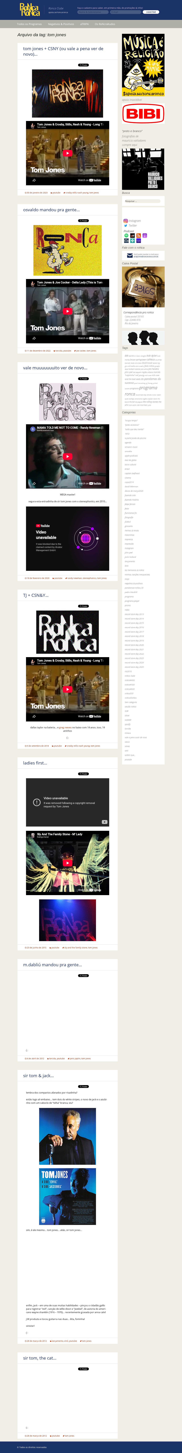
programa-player (132, 601)
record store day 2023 (134, 658)
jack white (144, 369)
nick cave (148, 375)
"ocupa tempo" (131, 420)
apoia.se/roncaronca (58, 12)
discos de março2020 (134, 491)
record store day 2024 (134, 662)
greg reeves (65, 727)
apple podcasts (131, 455)
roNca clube (130, 675)
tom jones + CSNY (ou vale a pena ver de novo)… (63, 51)
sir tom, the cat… (39, 1358)
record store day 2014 (134, 618)
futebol (128, 521)
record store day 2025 (134, 667)
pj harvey (149, 383)
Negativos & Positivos (61, 24)
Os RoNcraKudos (105, 24)
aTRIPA (84, 24)
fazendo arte (130, 495)
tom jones (94, 192)
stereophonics (89, 578)
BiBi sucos (129, 355)
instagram (129, 548)
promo (128, 605)
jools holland (130, 557)
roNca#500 (130, 684)
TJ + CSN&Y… (36, 595)
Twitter (132, 225)
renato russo (151, 395)
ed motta (131, 366)
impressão (129, 543)
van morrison (142, 405)
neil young (139, 375)
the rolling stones (150, 401)
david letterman (131, 486)
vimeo (127, 746)
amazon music (131, 447)
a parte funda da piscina (135, 438)
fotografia (129, 517)
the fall (132, 402)
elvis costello (140, 366)
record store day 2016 (134, 627)
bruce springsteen (138, 359)
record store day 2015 (134, 623)
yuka (149, 405)
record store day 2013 (134, 614)
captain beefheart (132, 473)
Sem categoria (131, 702)
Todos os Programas (29, 24)
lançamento (57, 1341)
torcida (59, 350)
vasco (127, 741)
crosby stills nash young (77, 192)
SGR (126, 711)
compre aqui (129, 145)
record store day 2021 (134, 649)
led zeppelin (137, 372)
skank (155, 399)
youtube (56, 192)
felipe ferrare (130, 504)
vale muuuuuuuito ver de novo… (55, 368)
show (127, 715)
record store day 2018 (134, 636)
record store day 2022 (134, 653)
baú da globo (130, 460)
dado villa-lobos (136, 363)
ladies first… (35, 763)
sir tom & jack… (38, 1075)
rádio (127, 609)
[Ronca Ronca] (30, 10)
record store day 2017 (134, 631)
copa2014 (129, 482)
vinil (66, 1341)
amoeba (128, 451)
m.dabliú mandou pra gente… (52, 965)
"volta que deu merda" (134, 429)
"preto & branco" (132, 425)
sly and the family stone (75, 947)
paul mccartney (139, 383)
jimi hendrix (153, 368)
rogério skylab (147, 399)
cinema (128, 477)
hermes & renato (132, 530)
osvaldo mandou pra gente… (51, 210)
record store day (141, 395)
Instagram (134, 221)
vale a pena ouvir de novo (136, 737)
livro (126, 565)
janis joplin (75, 1058)
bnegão (143, 356)
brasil (127, 469)
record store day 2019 (134, 640)
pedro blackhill (131, 592)
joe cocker (81, 350)
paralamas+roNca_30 (134, 587)
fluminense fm (131, 513)
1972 (127, 433)
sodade (128, 719)
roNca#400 (130, 680)
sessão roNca (130, 706)
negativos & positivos (134, 583)
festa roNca (149, 366)
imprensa (129, 539)
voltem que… (130, 755)
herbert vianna (134, 369)
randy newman (74, 578)
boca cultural (130, 464)
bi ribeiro (137, 356)
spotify (127, 724)
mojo (127, 579)
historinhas (129, 535)
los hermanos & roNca (134, 570)
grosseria (129, 526)
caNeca (151, 359)
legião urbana (147, 372)
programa (134, 388)
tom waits (132, 405)
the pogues (138, 402)
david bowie (147, 363)
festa (127, 508)
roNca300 (129, 693)
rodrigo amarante (135, 399)
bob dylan (152, 355)
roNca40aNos (131, 697)
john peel (129, 372)
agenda (128, 442)
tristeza (128, 733)
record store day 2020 (134, 645)
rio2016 (128, 671)
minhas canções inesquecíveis (137, 574)
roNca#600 (130, 689)
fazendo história (132, 499)
